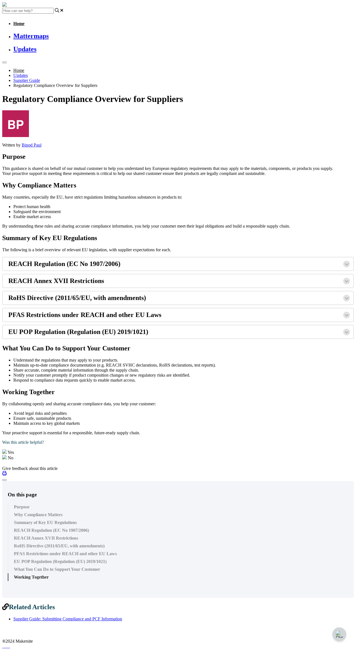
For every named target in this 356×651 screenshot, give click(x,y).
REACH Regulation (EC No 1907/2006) (51, 530)
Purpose (21, 506)
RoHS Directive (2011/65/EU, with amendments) (59, 545)
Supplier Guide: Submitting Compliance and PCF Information (67, 618)
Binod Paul (31, 145)
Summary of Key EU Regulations (45, 522)
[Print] (4, 473)
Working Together (31, 577)
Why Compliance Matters (38, 514)
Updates (24, 49)
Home (18, 23)
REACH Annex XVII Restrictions (46, 538)
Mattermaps (31, 36)
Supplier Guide (26, 80)
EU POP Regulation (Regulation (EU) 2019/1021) (60, 561)
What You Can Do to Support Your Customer (57, 569)
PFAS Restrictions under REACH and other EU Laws (65, 553)
